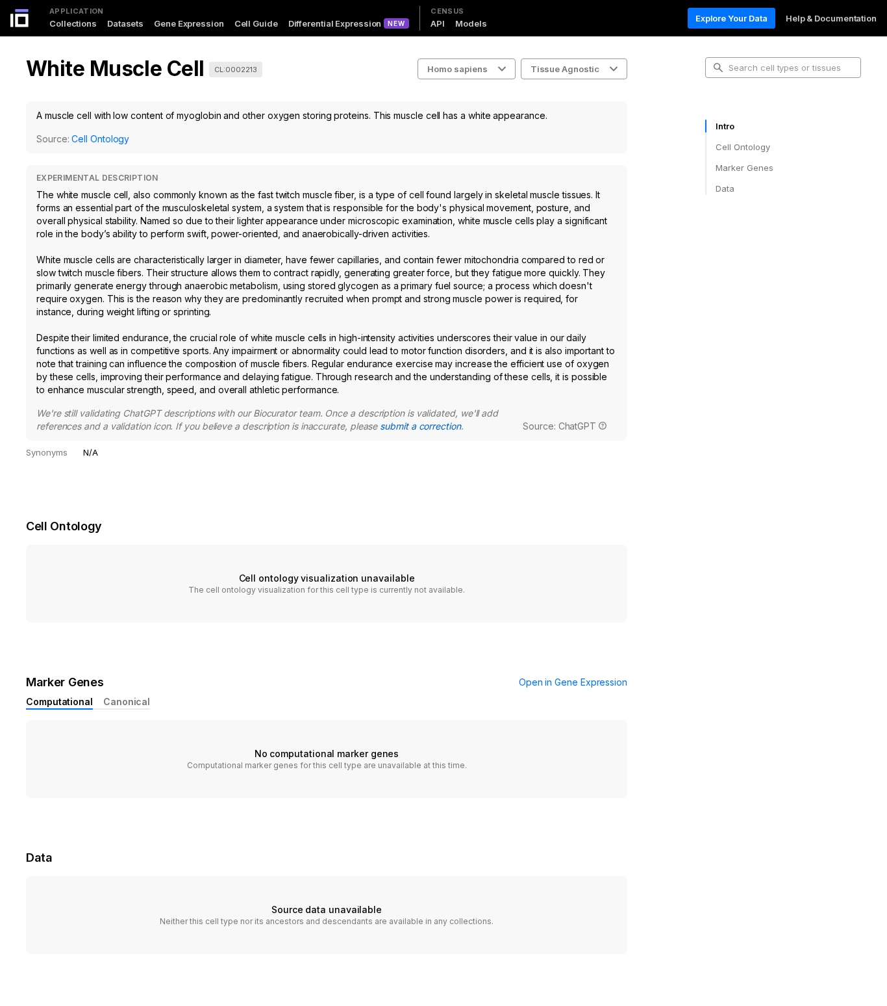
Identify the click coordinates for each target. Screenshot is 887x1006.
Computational (59, 701)
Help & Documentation (831, 18)
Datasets (125, 23)
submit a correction (420, 426)
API (438, 23)
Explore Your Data (731, 18)
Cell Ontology (100, 138)
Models (470, 23)
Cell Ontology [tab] (742, 147)
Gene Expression (189, 23)
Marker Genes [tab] (744, 167)
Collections (73, 23)
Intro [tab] (725, 126)
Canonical (126, 701)
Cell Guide (256, 23)
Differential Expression (335, 23)
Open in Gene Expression (573, 682)
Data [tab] (725, 188)
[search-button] (718, 67)
